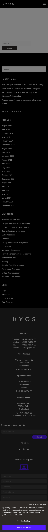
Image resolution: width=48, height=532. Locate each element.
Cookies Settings (24, 521)
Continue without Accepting (37, 504)
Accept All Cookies (24, 528)
